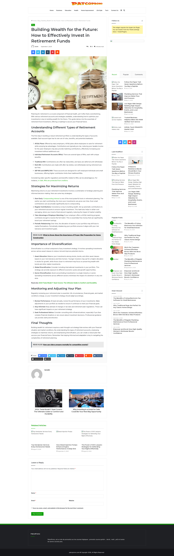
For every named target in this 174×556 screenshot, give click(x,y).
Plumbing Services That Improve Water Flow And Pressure (133, 96)
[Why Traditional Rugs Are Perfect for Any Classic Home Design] (117, 239)
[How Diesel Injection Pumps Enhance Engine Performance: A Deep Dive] (67, 437)
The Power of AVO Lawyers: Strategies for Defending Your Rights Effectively (92, 447)
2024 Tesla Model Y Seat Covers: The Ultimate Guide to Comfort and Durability (68, 283)
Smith (36, 46)
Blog (39, 20)
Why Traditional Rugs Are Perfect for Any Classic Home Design (132, 237)
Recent (114, 74)
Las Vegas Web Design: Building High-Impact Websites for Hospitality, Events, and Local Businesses (133, 108)
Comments (139, 74)
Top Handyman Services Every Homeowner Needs (40, 446)
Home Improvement (87, 10)
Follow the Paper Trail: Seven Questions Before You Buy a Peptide (133, 84)
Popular (126, 74)
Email (33, 500)
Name (33, 493)
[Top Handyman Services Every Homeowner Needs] (42, 437)
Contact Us (114, 10)
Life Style (99, 10)
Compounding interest (51, 198)
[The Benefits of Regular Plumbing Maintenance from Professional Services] (117, 262)
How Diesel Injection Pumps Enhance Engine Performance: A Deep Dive (66, 447)
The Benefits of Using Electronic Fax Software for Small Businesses (133, 226)
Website (71, 500)
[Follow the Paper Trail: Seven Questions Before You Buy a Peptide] (117, 86)
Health (76, 10)
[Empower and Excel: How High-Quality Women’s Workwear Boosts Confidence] (117, 275)
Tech (106, 10)
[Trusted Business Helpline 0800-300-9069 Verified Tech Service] (117, 120)
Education (68, 10)
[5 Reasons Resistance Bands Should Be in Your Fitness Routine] (135, 160)
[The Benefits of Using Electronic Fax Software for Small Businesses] (117, 227)
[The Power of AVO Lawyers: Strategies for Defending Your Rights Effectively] (93, 437)
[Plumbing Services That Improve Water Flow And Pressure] (117, 97)
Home (52, 10)
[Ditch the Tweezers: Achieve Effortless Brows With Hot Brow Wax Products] (117, 250)
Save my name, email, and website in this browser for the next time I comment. (58, 508)
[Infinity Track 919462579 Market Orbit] (117, 130)
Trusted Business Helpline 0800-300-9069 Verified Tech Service (133, 120)
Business (59, 10)
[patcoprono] (87, 3)
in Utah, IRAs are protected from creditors (53, 180)
